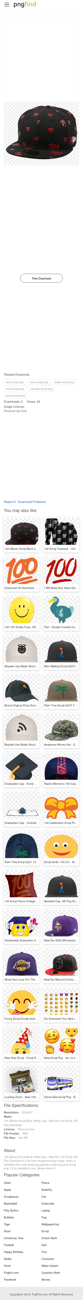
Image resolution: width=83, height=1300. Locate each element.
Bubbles (9, 1217)
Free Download (41, 278)
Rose (7, 1231)
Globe (7, 1259)
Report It (9, 501)
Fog (44, 1217)
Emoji (45, 1231)
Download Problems (32, 501)
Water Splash (50, 1266)
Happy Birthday (13, 1252)
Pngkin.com (11, 1272)
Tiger (7, 1224)
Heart (7, 1183)
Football (9, 1245)
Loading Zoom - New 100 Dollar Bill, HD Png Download (38, 1097)
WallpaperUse (50, 1224)
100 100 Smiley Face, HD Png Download (29, 627)
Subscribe (48, 1203)
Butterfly (47, 1190)
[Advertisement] (41, 60)
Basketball (10, 1203)
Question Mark (51, 1272)
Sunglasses (11, 1196)
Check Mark (49, 1238)
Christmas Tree (13, 1238)
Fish (44, 1252)
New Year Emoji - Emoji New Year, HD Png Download (37, 1058)
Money (46, 1279)
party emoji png (15, 395)
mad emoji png (15, 389)
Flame (45, 1183)
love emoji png (39, 382)
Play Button (11, 1210)
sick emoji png (14, 382)
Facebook (10, 1279)
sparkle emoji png (42, 389)
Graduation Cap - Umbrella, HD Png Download (33, 823)
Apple (7, 1190)
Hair (44, 1245)
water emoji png (64, 382)
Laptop (46, 1210)
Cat (44, 1196)
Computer (48, 1259)
